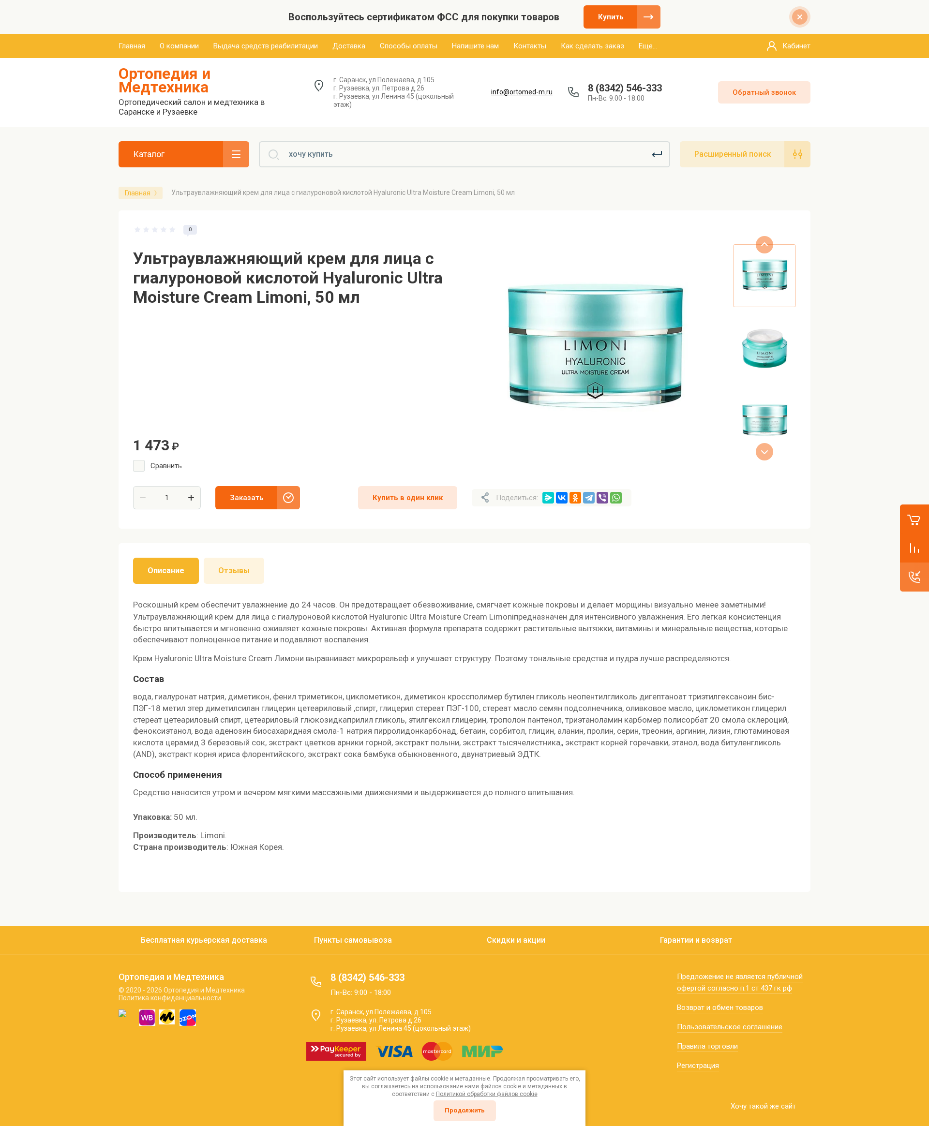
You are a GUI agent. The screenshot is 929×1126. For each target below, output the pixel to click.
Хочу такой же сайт (763, 1106)
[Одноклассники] (575, 498)
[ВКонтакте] (562, 498)
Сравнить (166, 465)
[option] (595, 348)
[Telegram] (589, 498)
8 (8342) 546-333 (625, 88)
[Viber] (602, 498)
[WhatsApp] (616, 498)
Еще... (648, 46)
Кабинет (796, 46)
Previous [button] (764, 244)
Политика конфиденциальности (170, 998)
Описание (166, 570)
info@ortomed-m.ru (522, 92)
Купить (611, 17)
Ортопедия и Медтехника (164, 80)
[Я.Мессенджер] (548, 498)
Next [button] (764, 451)
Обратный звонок (764, 92)
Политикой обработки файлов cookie (487, 1094)
